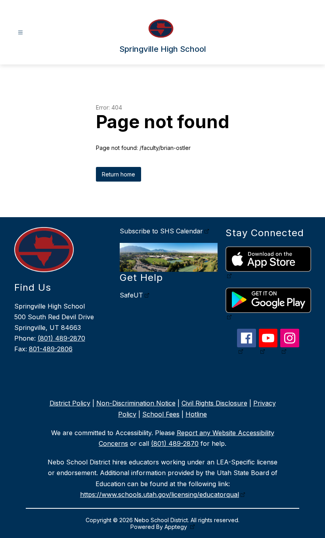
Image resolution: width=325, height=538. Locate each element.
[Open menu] (20, 32)
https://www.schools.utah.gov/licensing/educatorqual (159, 494)
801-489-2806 (51, 349)
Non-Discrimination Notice (136, 403)
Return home (118, 174)
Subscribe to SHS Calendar (161, 231)
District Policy (70, 403)
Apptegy (176, 526)
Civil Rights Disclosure (214, 403)
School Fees (161, 414)
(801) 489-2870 (61, 338)
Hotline (196, 414)
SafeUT (131, 295)
